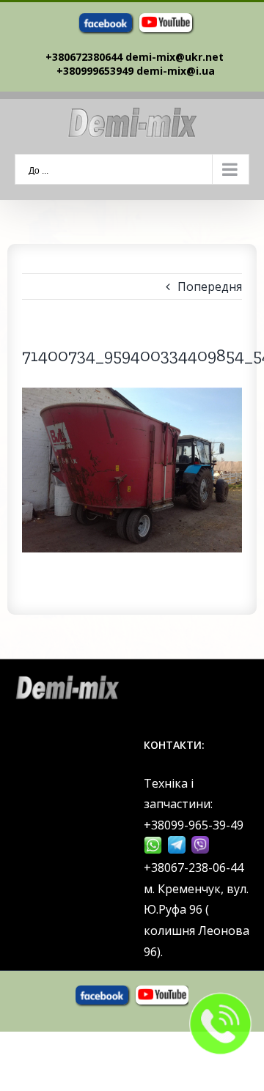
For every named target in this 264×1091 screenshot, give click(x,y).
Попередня (209, 286)
